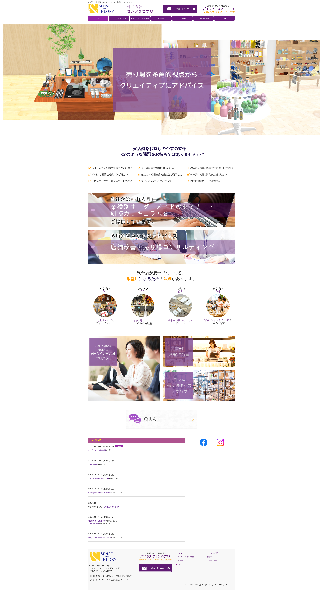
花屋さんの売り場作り (111, 507)
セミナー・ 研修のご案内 (140, 18)
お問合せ (161, 18)
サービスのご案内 (119, 18)
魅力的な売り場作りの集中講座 (99, 493)
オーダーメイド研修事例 (97, 450)
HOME (98, 18)
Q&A (224, 18)
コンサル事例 (93, 464)
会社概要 (182, 18)
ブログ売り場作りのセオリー (98, 478)
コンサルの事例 (203, 18)
